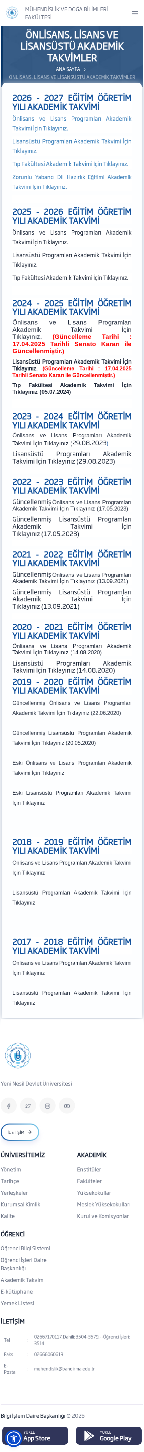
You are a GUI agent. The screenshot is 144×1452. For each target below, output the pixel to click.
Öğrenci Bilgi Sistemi (25, 1248)
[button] (14, 1438)
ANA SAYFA (68, 68)
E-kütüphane (17, 1291)
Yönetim (11, 1169)
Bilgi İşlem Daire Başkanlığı (33, 1415)
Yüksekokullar (94, 1192)
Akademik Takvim (22, 1280)
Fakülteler (89, 1181)
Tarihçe (10, 1181)
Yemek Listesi (17, 1303)
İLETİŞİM (13, 1321)
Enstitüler (89, 1169)
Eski (19, 763)
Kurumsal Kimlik (20, 1204)
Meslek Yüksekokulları (104, 1204)
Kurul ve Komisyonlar (103, 1216)
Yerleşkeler (14, 1192)
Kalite (8, 1216)
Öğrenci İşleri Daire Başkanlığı (24, 1264)
